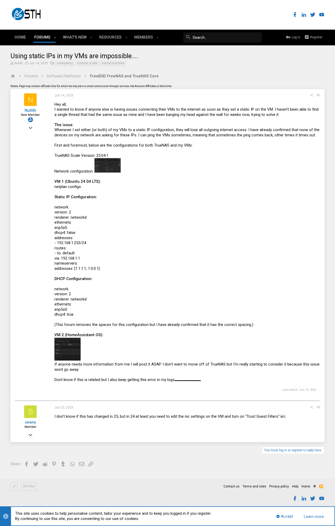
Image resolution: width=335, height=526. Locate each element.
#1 (318, 95)
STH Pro (28, 486)
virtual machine (113, 63)
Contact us (231, 486)
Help (295, 486)
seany (30, 422)
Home (306, 486)
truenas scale (87, 63)
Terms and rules (254, 486)
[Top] (315, 486)
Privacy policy (279, 486)
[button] (55, 37)
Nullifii (18, 63)
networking (65, 63)
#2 (318, 407)
